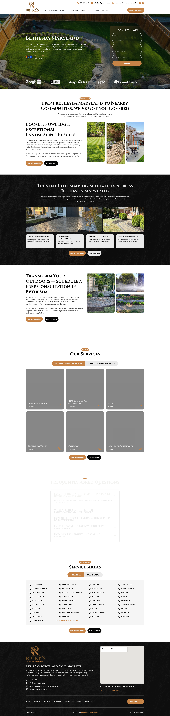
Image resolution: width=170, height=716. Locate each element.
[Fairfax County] (60, 585)
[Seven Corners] (60, 601)
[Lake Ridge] (60, 609)
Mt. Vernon (67, 588)
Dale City (126, 608)
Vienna (95, 608)
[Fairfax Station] (30, 589)
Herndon (125, 600)
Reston (95, 596)
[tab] (68, 363)
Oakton (125, 592)
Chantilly (67, 604)
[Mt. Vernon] (60, 589)
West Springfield (70, 612)
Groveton (37, 600)
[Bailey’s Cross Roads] (60, 593)
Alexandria (38, 584)
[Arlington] (90, 589)
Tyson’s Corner (128, 605)
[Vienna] (90, 609)
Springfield (38, 604)
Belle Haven (38, 596)
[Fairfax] (60, 617)
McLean (125, 612)
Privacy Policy (31, 712)
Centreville (97, 600)
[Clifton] (30, 609)
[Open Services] (66, 10)
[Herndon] (119, 601)
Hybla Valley (98, 604)
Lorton (36, 612)
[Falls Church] (119, 589)
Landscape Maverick (89, 712)
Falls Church (127, 588)
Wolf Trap (37, 616)
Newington (38, 592)
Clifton (36, 608)
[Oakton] (119, 593)
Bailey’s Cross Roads (72, 592)
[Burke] (119, 597)
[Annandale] (119, 585)
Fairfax (65, 616)
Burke (124, 596)
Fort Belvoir (98, 592)
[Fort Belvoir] (90, 593)
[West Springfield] (60, 613)
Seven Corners (69, 600)
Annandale (126, 584)
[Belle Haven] (30, 597)
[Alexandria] (30, 585)
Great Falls (67, 596)
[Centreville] (90, 601)
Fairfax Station (40, 588)
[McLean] (119, 613)
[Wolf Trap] (30, 617)
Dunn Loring (98, 612)
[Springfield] (30, 605)
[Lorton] (30, 613)
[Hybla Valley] (90, 605)
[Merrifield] (90, 585)
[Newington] (30, 593)
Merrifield (97, 584)
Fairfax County (69, 584)
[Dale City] (119, 609)
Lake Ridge (67, 608)
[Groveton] (30, 601)
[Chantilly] (60, 605)
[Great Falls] (60, 597)
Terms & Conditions (137, 712)
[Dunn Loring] (90, 613)
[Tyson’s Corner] (119, 605)
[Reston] (90, 597)
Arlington (97, 588)
